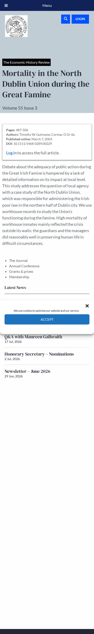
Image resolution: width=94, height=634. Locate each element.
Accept (47, 319)
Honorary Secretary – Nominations (39, 354)
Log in (11, 152)
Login (80, 19)
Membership (19, 277)
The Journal (18, 260)
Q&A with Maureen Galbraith (33, 336)
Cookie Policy (36, 327)
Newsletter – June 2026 (27, 371)
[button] (87, 305)
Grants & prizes (21, 271)
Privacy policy (55, 327)
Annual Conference (24, 266)
